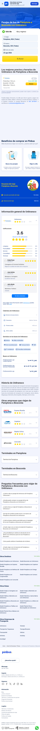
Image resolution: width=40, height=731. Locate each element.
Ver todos (37, 556)
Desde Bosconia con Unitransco (29, 561)
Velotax (22, 632)
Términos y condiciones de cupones (10, 697)
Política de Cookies (6, 716)
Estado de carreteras (6, 695)
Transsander (3, 632)
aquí (10, 304)
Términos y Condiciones (7, 709)
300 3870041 (33, 101)
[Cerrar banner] (2, 4)
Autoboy (22, 635)
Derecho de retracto (6, 710)
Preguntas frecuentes (6, 699)
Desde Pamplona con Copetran (29, 564)
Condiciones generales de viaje (9, 712)
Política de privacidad (6, 701)
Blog (2, 692)
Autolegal (2, 639)
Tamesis (22, 626)
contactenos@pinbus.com (16, 103)
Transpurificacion (25, 629)
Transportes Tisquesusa (7, 629)
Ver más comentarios (20, 296)
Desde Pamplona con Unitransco (9, 561)
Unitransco (26, 302)
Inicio (4, 646)
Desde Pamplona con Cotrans (28, 574)
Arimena (2, 635)
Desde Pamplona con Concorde (9, 579)
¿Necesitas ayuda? (10, 660)
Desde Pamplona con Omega (28, 569)
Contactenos (4, 718)
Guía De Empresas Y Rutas (13, 646)
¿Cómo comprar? (5, 694)
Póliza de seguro (5, 714)
